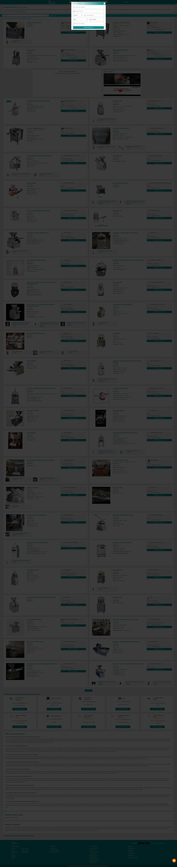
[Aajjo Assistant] (174, 860)
